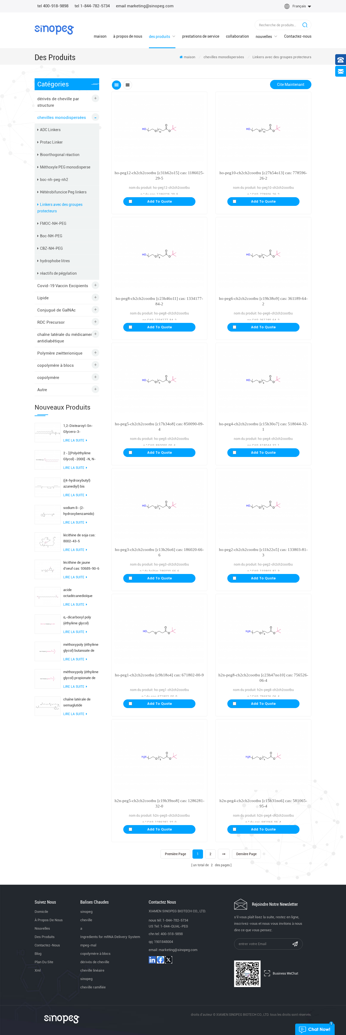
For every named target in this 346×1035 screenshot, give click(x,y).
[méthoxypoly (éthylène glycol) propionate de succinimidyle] (47, 678)
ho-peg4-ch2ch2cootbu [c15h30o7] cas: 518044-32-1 (263, 426)
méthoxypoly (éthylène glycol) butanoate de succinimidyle (80, 648)
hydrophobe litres (55, 261)
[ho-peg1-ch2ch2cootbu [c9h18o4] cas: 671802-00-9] (159, 630)
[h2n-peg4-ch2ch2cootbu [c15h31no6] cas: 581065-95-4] (263, 756)
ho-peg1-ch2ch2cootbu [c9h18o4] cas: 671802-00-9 (159, 675)
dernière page (246, 854)
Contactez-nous (297, 36)
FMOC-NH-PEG (53, 223)
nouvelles (264, 36)
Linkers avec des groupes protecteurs (281, 57)
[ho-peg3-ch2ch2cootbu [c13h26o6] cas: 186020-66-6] (159, 504)
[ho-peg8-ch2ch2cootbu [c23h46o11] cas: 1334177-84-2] (159, 253)
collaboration (237, 36)
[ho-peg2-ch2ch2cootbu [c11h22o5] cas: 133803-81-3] (263, 504)
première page (175, 854)
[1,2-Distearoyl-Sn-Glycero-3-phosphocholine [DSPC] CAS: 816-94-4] (47, 432)
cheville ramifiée (93, 987)
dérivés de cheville (94, 962)
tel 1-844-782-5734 (92, 6)
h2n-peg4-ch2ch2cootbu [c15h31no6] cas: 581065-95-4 (263, 803)
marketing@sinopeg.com (178, 950)
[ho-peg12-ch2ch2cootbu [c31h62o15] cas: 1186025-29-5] (159, 128)
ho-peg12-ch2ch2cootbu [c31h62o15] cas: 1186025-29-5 (159, 175)
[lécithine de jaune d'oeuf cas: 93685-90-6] (47, 569)
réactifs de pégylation (58, 273)
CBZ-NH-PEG (51, 248)
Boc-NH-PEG (51, 236)
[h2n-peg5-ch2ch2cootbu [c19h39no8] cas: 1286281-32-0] (159, 756)
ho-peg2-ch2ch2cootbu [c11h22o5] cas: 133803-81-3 (263, 552)
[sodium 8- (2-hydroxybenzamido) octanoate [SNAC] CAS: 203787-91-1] (47, 514)
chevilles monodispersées (224, 57)
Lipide (43, 298)
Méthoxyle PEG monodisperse (65, 167)
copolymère (48, 377)
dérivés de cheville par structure (58, 102)
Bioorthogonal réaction (59, 155)
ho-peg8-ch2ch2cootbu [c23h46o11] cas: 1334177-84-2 (159, 301)
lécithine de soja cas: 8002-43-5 (79, 538)
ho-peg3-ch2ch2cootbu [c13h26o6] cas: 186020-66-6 (159, 552)
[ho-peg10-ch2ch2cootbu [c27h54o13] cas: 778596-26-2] (263, 128)
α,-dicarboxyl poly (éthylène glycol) (77, 620)
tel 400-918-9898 (52, 6)
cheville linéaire (92, 970)
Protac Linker (51, 142)
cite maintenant (290, 84)
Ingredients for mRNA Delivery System (110, 937)
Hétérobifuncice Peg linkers (63, 192)
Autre (42, 389)
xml (38, 970)
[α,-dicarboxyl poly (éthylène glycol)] (47, 624)
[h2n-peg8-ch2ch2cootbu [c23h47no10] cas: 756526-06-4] (263, 630)
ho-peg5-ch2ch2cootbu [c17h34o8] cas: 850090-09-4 (159, 426)
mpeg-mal (88, 945)
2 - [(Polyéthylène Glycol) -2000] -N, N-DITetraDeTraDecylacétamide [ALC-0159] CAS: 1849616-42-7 (81, 456)
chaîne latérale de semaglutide (77, 702)
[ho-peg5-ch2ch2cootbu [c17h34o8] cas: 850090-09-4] (159, 379)
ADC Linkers (50, 130)
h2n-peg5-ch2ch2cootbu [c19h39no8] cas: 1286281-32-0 (159, 803)
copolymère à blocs (55, 365)
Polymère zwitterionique (59, 353)
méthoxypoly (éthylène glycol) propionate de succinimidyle (80, 675)
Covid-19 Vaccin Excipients (62, 285)
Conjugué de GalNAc (56, 310)
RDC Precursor (51, 322)
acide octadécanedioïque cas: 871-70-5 (77, 593)
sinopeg (86, 912)
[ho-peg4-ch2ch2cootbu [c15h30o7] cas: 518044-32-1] (263, 379)
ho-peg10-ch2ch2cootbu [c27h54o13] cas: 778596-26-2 (263, 175)
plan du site (44, 962)
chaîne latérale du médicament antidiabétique (65, 337)
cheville (86, 920)
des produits (159, 36)
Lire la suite (73, 440)
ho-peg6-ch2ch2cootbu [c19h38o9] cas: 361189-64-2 (263, 301)
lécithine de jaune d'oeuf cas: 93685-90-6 (81, 565)
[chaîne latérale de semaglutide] (47, 706)
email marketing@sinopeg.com (145, 6)
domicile (41, 912)
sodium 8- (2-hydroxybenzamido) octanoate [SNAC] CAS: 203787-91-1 (81, 511)
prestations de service (200, 36)
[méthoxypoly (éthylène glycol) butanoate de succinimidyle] (47, 651)
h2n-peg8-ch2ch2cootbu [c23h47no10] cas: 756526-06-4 (263, 678)
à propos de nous (127, 36)
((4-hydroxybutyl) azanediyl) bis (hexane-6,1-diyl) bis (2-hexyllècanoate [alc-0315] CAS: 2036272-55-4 (79, 483)
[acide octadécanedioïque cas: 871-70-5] (47, 596)
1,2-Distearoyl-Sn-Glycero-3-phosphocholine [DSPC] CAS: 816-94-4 (80, 429)
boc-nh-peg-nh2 (54, 179)
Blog (38, 954)
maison (100, 36)
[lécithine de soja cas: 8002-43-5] (47, 542)
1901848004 (163, 942)
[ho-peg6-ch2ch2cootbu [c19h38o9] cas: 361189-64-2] (263, 253)
